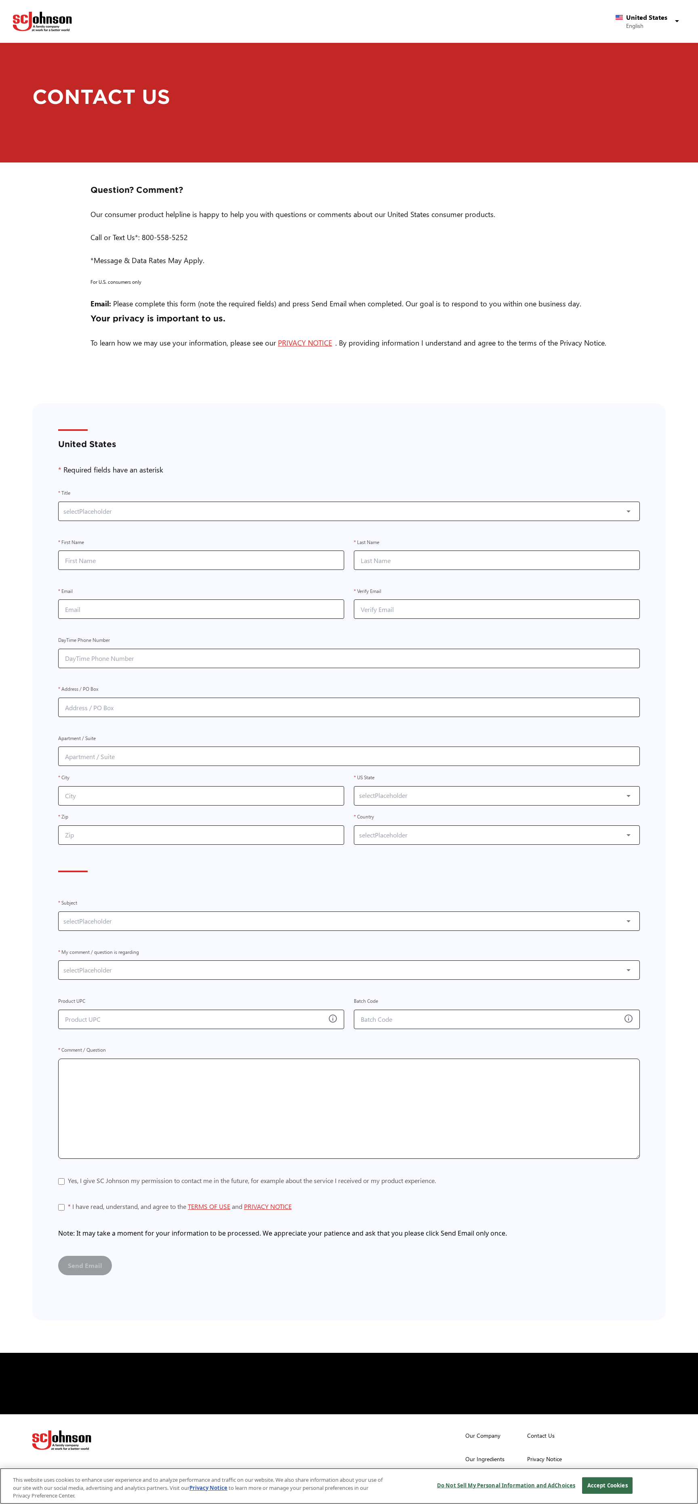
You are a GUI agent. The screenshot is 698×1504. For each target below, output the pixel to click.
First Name (71, 542)
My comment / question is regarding (98, 952)
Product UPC (71, 1001)
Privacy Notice (208, 1487)
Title (64, 493)
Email (65, 591)
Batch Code (366, 1001)
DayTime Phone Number (84, 640)
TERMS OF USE (209, 1206)
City (63, 777)
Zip (63, 817)
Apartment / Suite (77, 738)
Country (364, 817)
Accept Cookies (607, 1485)
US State (364, 777)
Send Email (85, 1265)
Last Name (366, 542)
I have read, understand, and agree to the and (180, 1207)
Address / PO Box (78, 689)
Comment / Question (82, 1050)
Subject (67, 903)
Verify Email (367, 591)
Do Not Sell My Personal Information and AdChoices (506, 1485)
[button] (649, 21)
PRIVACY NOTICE (306, 343)
